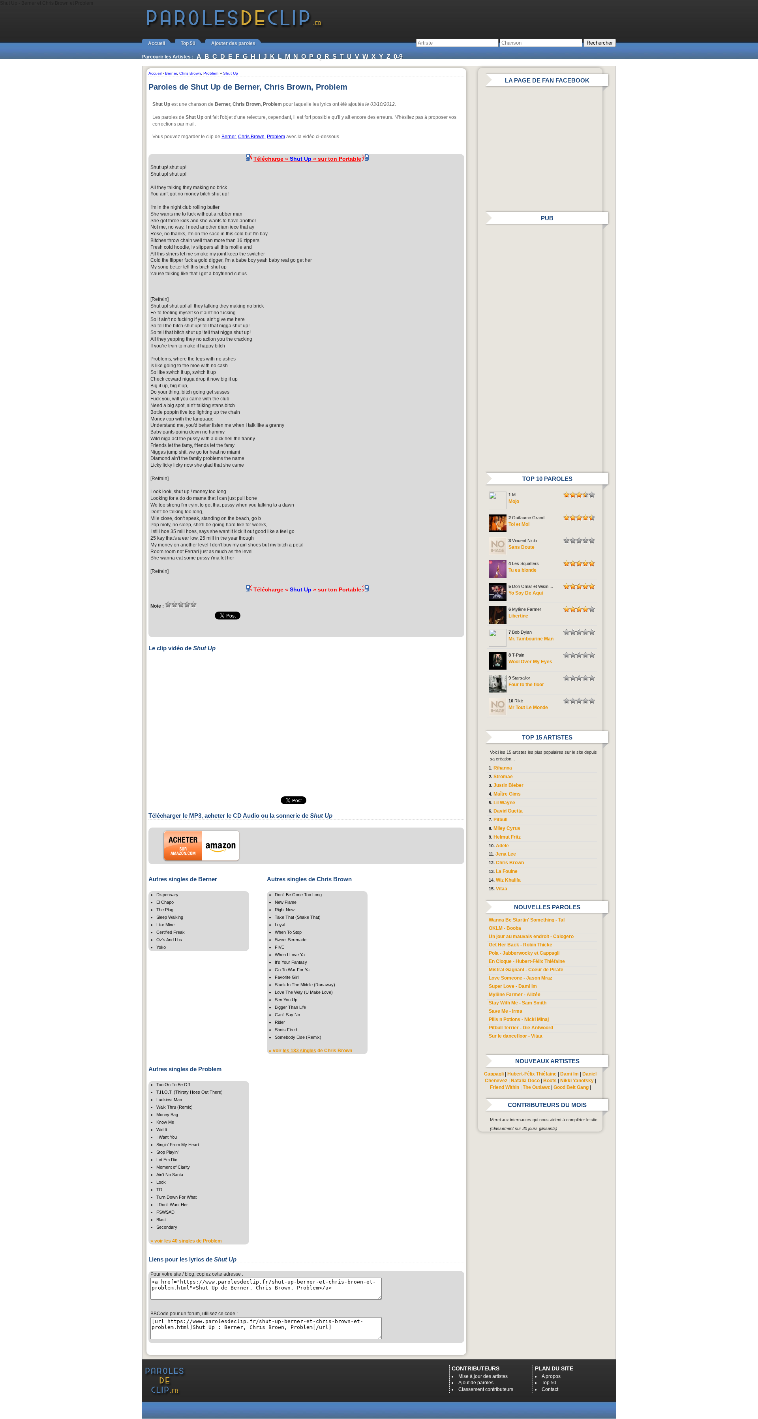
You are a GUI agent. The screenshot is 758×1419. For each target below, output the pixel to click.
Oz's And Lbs (169, 939)
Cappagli (494, 1074)
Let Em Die (166, 1159)
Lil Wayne (504, 802)
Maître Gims (507, 794)
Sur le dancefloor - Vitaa (515, 1036)
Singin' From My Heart (177, 1144)
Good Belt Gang (571, 1087)
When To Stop (288, 932)
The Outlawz (536, 1087)
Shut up (158, 167)
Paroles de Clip (234, 27)
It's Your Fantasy (291, 962)
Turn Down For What (176, 1197)
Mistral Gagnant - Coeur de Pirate (526, 969)
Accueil (156, 43)
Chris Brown (251, 136)
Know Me (165, 1122)
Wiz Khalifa (508, 880)
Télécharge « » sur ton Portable (307, 159)
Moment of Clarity (173, 1167)
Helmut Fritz (507, 837)
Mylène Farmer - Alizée (514, 994)
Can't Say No (287, 1014)
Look (161, 1182)
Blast (161, 1219)
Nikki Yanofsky (577, 1080)
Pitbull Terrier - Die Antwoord (521, 1027)
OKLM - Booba (505, 928)
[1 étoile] (168, 604)
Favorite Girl (286, 977)
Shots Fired (286, 1029)
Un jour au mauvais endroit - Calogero (531, 936)
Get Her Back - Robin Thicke (520, 945)
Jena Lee (505, 854)
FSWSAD (165, 1212)
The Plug (164, 909)
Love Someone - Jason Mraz (520, 978)
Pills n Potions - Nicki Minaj (519, 1019)
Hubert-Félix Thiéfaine (532, 1074)
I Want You (166, 1137)
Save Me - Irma (505, 1011)
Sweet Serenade (290, 939)
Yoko (161, 947)
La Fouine (507, 871)
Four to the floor (526, 684)
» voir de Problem (186, 1241)
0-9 (398, 56)
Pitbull (500, 819)
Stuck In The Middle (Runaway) (305, 984)
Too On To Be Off (173, 1084)
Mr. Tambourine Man (530, 639)
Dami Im (569, 1074)
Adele (502, 845)
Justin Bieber (508, 785)
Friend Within (504, 1087)
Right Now (285, 909)
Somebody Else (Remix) (298, 1037)
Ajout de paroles (475, 1382)
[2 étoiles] (174, 604)
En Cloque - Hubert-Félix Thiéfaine (527, 961)
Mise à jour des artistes (483, 1376)
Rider (280, 1022)
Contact (550, 1389)
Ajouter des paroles (233, 43)
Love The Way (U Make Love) (304, 992)
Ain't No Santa (169, 1174)
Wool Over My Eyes (530, 661)
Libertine (518, 616)
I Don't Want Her (172, 1204)
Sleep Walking (169, 917)
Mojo (513, 501)
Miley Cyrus (506, 828)
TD (159, 1189)
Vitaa (501, 889)
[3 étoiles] (181, 604)
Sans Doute (521, 547)
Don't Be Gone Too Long (298, 894)
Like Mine (165, 924)
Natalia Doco (525, 1080)
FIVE (279, 947)
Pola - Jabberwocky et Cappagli (524, 953)
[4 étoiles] (187, 604)
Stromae (503, 776)
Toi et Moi (518, 524)
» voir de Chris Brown (310, 1050)
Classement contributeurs (485, 1389)
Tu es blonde (522, 570)
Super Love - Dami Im (513, 986)
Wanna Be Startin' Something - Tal (527, 920)
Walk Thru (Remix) (174, 1107)
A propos (551, 1376)
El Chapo (165, 902)
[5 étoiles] (193, 604)
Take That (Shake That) (298, 917)
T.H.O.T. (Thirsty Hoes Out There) (189, 1092)
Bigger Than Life (290, 1007)
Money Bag (167, 1114)
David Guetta (508, 811)
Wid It (161, 1129)
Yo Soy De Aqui (525, 593)
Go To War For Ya (292, 969)
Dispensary (167, 894)
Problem (276, 136)
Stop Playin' (167, 1152)
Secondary (166, 1227)
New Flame (285, 902)
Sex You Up (286, 999)
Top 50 (188, 43)
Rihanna (502, 768)
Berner (228, 136)
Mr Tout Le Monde (528, 707)
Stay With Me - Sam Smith (517, 1003)
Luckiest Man (169, 1099)
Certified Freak (170, 932)
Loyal (280, 924)
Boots (550, 1080)
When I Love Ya (290, 954)
